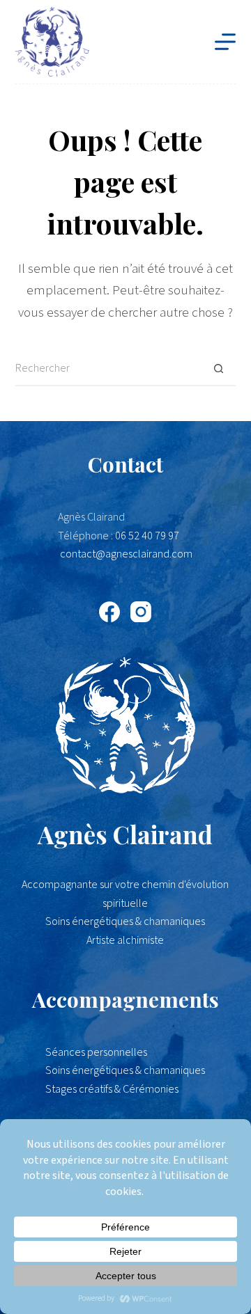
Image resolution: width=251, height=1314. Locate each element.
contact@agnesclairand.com (126, 554)
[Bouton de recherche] (218, 368)
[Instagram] (140, 611)
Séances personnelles (96, 1052)
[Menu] (225, 41)
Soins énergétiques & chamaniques (125, 1070)
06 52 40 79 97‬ (147, 536)
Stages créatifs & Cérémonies (111, 1089)
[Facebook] (109, 611)
